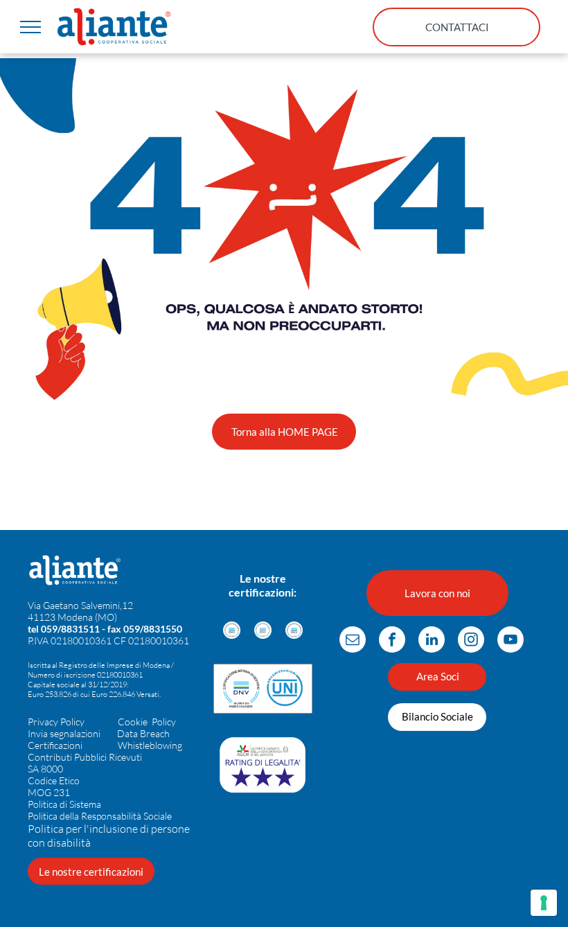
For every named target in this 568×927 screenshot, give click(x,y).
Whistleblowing (150, 745)
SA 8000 (45, 769)
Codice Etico (54, 780)
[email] (352, 641)
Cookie (133, 721)
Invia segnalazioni (64, 733)
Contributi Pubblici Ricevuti (85, 757)
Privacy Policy (56, 721)
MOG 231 (49, 792)
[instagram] (471, 641)
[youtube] (510, 641)
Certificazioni (55, 745)
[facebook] (392, 641)
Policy (164, 721)
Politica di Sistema (64, 804)
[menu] (30, 27)
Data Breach (143, 733)
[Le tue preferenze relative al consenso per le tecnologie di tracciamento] (544, 903)
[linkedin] (431, 641)
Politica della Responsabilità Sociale (100, 816)
